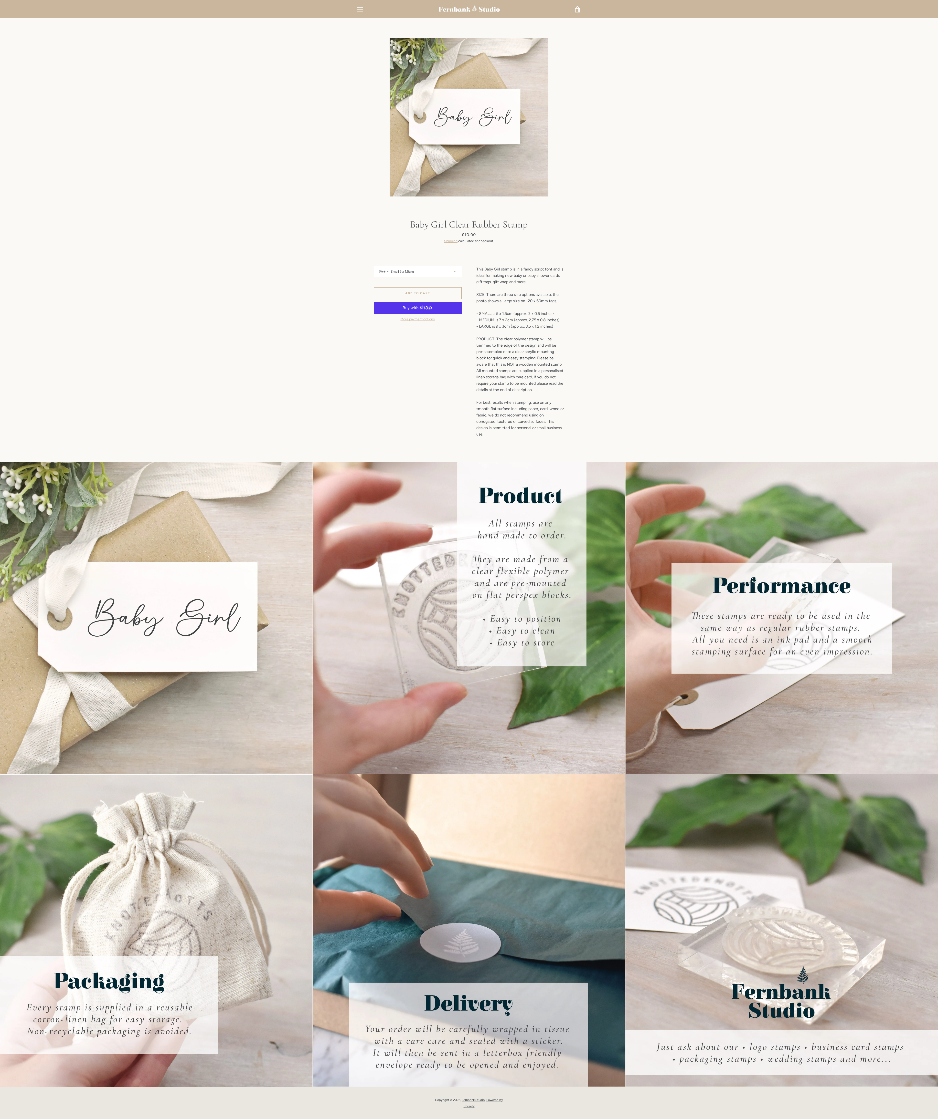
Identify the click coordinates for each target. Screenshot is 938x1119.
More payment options (417, 319)
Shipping (451, 241)
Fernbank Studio (473, 1100)
